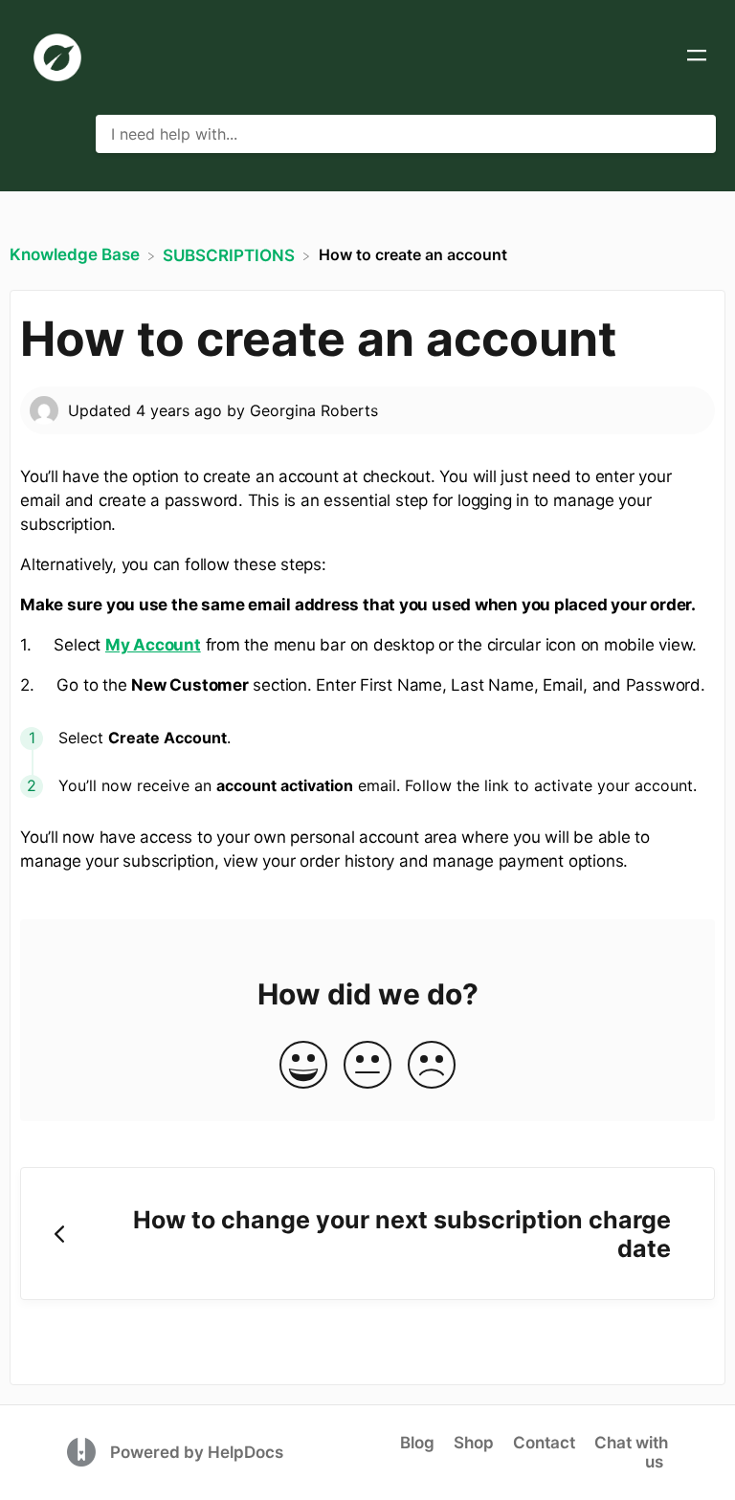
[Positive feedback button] (303, 1066)
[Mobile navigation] (696, 57)
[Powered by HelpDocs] (83, 1451)
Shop (474, 1442)
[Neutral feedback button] (367, 1066)
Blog (417, 1442)
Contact (544, 1442)
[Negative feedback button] (431, 1066)
